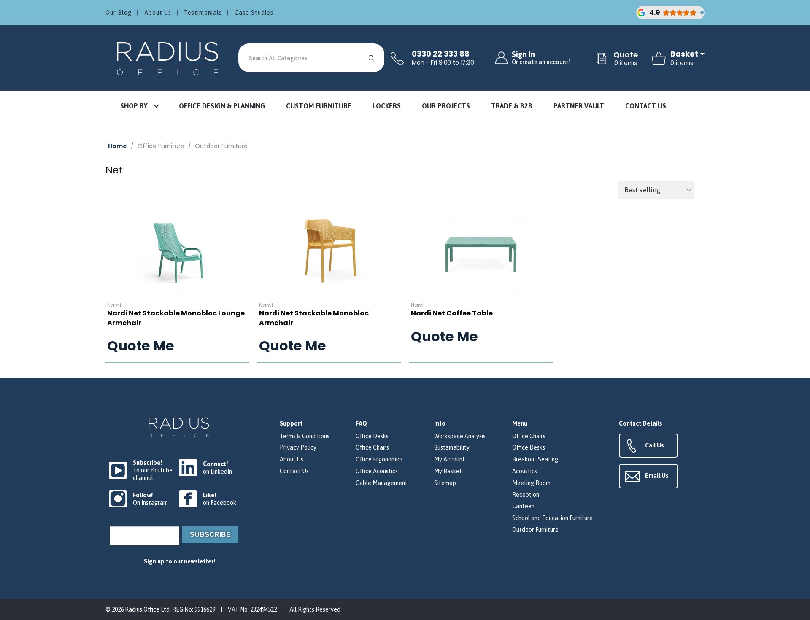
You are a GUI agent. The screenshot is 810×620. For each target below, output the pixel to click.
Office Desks (372, 436)
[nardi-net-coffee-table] (481, 252)
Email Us (657, 475)
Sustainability (452, 447)
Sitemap (445, 483)
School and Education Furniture (552, 518)
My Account (449, 459)
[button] (139, 106)
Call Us (654, 445)
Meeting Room (531, 483)
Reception (525, 494)
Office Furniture (161, 146)
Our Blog (118, 12)
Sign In (541, 58)
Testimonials (203, 12)
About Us (157, 12)
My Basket (448, 471)
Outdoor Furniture (221, 146)
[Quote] (601, 59)
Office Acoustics (377, 471)
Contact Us (294, 471)
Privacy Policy (298, 447)
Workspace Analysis (460, 436)
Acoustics (524, 471)
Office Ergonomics (379, 459)
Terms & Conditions (304, 436)
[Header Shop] (168, 58)
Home (117, 146)
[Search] (371, 57)
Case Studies (254, 12)
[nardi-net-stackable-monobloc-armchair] (329, 252)
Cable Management (382, 483)
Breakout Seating (535, 459)
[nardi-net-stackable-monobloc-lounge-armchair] (177, 252)
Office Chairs (372, 447)
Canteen (523, 506)
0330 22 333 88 (441, 54)
